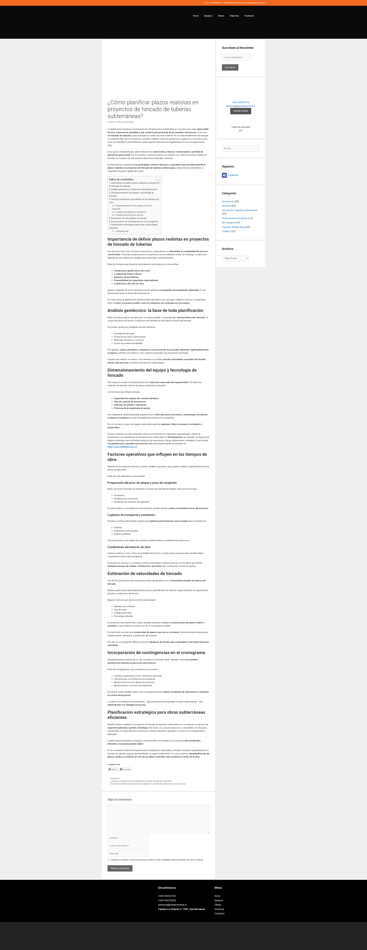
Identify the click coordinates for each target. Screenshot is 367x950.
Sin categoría (229, 222)
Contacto (249, 15)
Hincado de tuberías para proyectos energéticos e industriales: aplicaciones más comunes (148, 784)
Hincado (226, 205)
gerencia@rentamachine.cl (254, 3)
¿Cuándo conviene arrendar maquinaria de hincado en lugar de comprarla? (141, 781)
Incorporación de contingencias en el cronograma (134, 221)
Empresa (234, 15)
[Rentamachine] (123, 22)
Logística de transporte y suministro (131, 212)
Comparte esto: (122, 231)
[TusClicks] (183, 945)
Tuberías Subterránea (233, 227)
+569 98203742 (216, 3)
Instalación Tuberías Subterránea (239, 210)
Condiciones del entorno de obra (129, 215)
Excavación (115, 778)
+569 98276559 (230, 3)
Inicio (196, 15)
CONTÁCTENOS (240, 111)
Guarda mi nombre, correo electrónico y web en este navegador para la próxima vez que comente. (157, 859)
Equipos (208, 15)
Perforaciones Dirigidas (234, 218)
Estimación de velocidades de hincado (129, 218)
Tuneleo (226, 231)
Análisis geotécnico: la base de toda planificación (134, 189)
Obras (221, 15)
